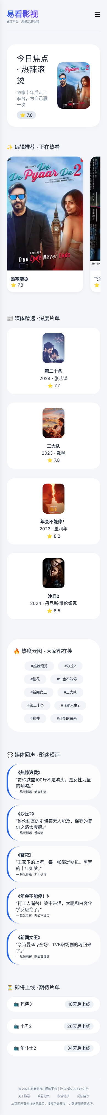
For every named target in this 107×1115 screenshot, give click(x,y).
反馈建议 (83, 1096)
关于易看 (24, 1096)
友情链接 (63, 1096)
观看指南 (44, 1096)
